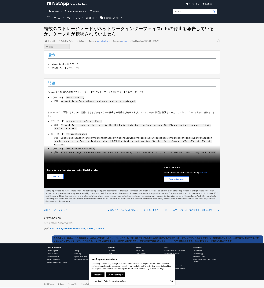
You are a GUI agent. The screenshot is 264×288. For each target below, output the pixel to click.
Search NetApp (198, 254)
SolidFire (90, 17)
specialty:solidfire (95, 228)
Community (77, 254)
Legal (167, 248)
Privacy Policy (85, 284)
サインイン (194, 3)
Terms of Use (72, 284)
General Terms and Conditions (174, 251)
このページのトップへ (54, 210)
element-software (103, 41)
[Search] (213, 11)
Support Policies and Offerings (57, 262)
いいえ (56, 285)
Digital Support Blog (80, 256)
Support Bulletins (75, 11)
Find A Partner (140, 254)
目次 (51, 46)
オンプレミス (73, 17)
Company (111, 248)
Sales (138, 248)
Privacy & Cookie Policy (172, 254)
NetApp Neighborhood (81, 259)
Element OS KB (111, 17)
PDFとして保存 (218, 40)
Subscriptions (197, 251)
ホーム (57, 17)
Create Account (176, 179)
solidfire (124, 41)
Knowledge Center (199, 256)
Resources (197, 248)
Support (203, 172)
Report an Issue (52, 254)
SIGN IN (55, 176)
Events (110, 254)
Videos (96, 11)
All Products (56, 11)
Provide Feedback (53, 256)
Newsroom (111, 251)
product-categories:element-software (67, 228)
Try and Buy (140, 251)
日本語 (208, 3)
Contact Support (52, 251)
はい (42, 285)
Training (76, 251)
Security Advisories (53, 259)
